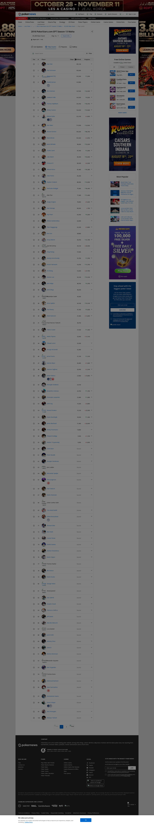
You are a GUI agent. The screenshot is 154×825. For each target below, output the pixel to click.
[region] (77, 820)
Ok (86, 820)
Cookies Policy (29, 822)
